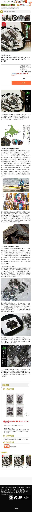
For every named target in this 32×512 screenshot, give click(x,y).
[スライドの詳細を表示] (7, 5)
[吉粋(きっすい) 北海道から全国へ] (15, 1)
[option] (5, 18)
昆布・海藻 (9, 8)
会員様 (14, 73)
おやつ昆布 (15, 8)
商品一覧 (3, 8)
